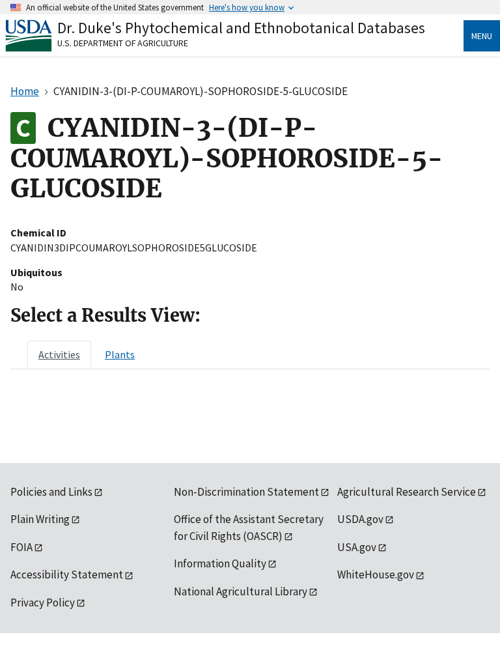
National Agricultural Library (240, 591)
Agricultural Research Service (406, 492)
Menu (481, 36)
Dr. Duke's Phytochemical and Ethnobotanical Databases (241, 27)
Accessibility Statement (66, 574)
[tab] (59, 354)
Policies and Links (51, 492)
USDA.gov (360, 519)
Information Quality (220, 563)
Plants (120, 354)
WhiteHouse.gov (375, 574)
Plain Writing (40, 519)
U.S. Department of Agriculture (122, 43)
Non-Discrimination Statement (246, 492)
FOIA (21, 547)
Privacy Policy (42, 602)
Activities (59, 354)
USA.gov (356, 547)
